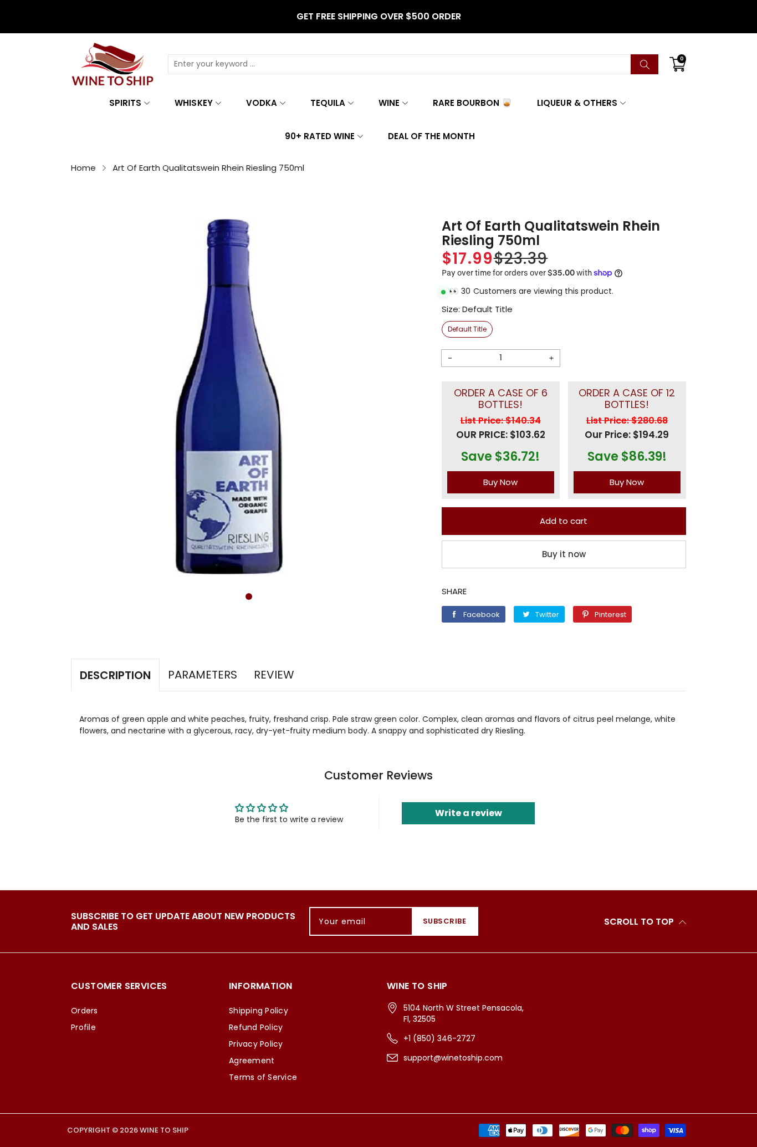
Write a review (468, 813)
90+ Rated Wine (320, 136)
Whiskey (193, 103)
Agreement (251, 1060)
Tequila (327, 103)
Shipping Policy (258, 1010)
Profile (83, 1027)
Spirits (125, 103)
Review (274, 674)
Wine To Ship (164, 1130)
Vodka (261, 103)
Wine (389, 103)
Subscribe (445, 921)
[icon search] (644, 64)
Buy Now (500, 482)
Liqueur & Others (577, 103)
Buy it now (564, 554)
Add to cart (563, 521)
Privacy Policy (256, 1043)
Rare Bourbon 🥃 (472, 103)
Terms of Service (263, 1077)
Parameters (202, 674)
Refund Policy (256, 1027)
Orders (84, 1010)
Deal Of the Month (431, 136)
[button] (249, 596)
